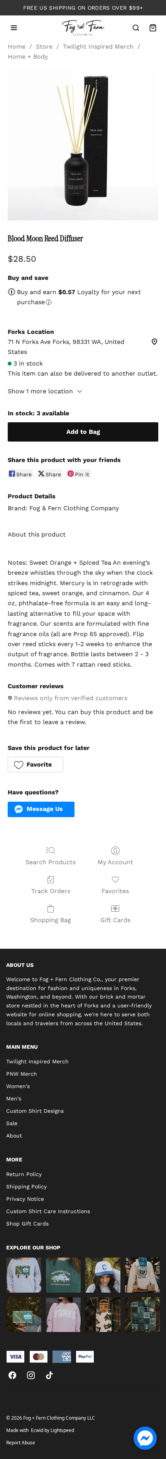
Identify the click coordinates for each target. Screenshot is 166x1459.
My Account (115, 862)
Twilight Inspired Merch (98, 46)
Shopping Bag (50, 920)
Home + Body (28, 56)
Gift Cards (115, 920)
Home (16, 46)
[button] (35, 764)
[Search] (136, 28)
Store (44, 46)
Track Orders (50, 891)
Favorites (115, 891)
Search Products (50, 862)
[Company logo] (83, 27)
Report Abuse (20, 1442)
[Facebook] (12, 1375)
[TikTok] (49, 1375)
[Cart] (153, 28)
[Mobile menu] (14, 28)
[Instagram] (31, 1375)
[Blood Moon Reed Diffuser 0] (83, 145)
